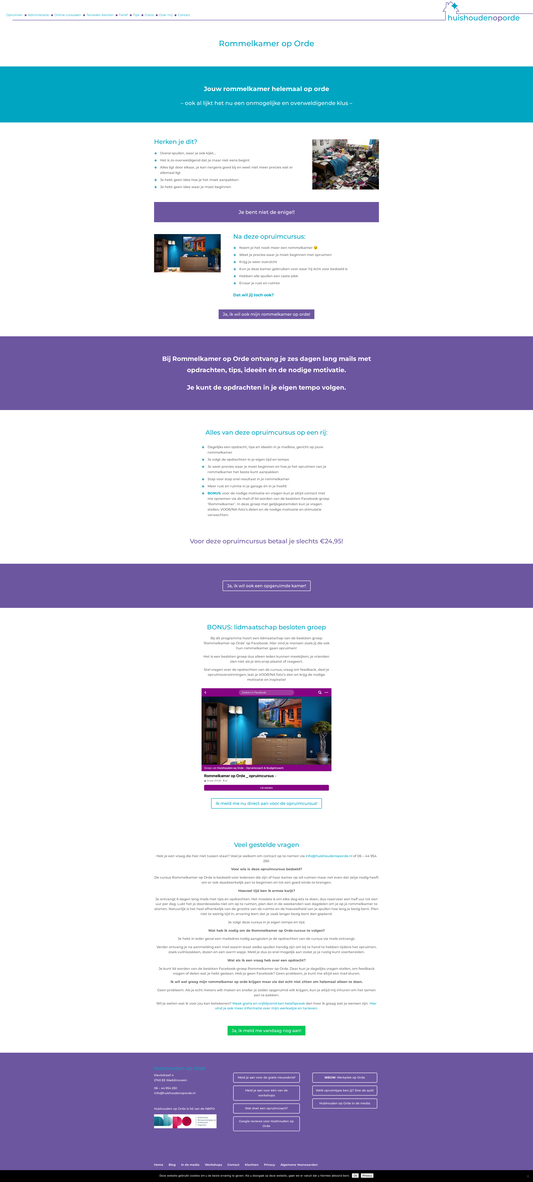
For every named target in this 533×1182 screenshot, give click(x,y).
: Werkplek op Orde (345, 1077)
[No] (528, 1176)
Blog (172, 1165)
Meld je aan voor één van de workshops (266, 1092)
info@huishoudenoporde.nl (329, 856)
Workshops (213, 1165)
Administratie (38, 15)
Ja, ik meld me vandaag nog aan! (266, 1030)
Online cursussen (67, 15)
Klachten (252, 1165)
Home (158, 1165)
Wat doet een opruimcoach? (266, 1108)
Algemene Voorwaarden (299, 1165)
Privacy (269, 1165)
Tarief (123, 15)
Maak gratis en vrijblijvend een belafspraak (268, 1003)
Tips (136, 15)
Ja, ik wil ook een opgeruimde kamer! (266, 585)
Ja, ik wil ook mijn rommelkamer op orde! (266, 314)
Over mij (165, 15)
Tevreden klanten (99, 15)
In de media (190, 1165)
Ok (355, 1175)
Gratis (149, 15)
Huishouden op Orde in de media (344, 1103)
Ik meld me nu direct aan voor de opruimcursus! (266, 803)
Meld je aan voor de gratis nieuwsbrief (266, 1077)
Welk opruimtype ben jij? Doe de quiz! (345, 1090)
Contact (184, 15)
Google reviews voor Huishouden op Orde (266, 1123)
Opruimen (14, 15)
